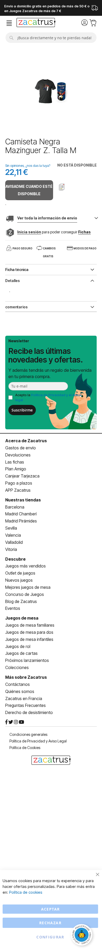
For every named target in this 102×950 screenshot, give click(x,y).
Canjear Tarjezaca (22, 476)
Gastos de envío (20, 447)
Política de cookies (25, 892)
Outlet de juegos (20, 573)
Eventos (12, 608)
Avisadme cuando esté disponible (29, 190)
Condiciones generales (28, 734)
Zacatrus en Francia (23, 698)
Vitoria (11, 549)
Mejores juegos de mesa (27, 587)
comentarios (16, 307)
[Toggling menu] (9, 23)
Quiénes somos (19, 691)
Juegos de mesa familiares (29, 625)
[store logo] (36, 23)
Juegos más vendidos (25, 566)
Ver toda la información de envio (47, 218)
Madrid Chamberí (21, 513)
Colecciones (17, 667)
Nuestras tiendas (23, 499)
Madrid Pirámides (21, 521)
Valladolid (14, 542)
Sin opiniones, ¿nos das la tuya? (27, 166)
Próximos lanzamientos (27, 660)
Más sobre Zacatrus (26, 677)
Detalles (12, 280)
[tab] (51, 280)
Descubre (15, 559)
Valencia (13, 535)
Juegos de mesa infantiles (29, 639)
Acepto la (48, 397)
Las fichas (14, 462)
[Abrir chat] (82, 935)
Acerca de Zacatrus (26, 440)
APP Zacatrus (18, 490)
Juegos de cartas (21, 653)
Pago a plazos (18, 483)
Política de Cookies (24, 747)
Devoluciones (18, 455)
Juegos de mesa (21, 618)
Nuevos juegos (19, 580)
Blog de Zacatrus (21, 601)
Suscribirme (22, 410)
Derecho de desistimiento (29, 712)
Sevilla (11, 528)
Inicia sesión (29, 232)
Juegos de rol (17, 646)
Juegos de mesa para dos (29, 632)
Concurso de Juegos (24, 594)
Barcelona (14, 507)
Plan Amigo (15, 468)
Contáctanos (17, 684)
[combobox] (51, 37)
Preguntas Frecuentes (25, 705)
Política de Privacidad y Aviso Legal (38, 741)
